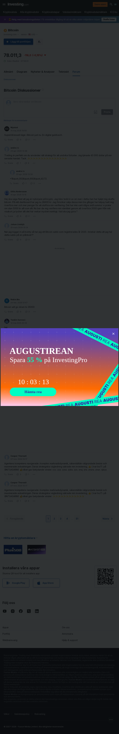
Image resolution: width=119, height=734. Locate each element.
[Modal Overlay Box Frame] (59, 367)
